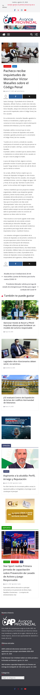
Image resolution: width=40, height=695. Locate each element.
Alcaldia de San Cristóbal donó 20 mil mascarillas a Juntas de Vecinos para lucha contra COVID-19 (19, 276)
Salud (14, 66)
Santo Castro (18, 483)
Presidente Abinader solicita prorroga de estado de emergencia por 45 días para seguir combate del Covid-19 (19, 287)
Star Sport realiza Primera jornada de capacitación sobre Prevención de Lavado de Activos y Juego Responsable (19, 573)
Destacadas (7, 66)
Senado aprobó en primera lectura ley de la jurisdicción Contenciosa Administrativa (21, 6)
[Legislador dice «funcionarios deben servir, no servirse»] (20, 340)
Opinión (6, 471)
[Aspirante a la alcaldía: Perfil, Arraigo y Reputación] (20, 458)
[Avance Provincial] (4, 34)
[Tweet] (29, 96)
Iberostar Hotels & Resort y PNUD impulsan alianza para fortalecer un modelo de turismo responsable (19, 325)
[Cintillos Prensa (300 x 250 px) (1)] (20, 500)
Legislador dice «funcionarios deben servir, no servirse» (19, 362)
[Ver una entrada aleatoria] (36, 34)
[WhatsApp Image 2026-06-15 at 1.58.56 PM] (16, 418)
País (21, 562)
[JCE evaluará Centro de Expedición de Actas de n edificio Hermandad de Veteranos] (20, 376)
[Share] (15, 96)
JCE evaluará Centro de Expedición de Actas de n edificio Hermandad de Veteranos (18, 400)
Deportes (6, 562)
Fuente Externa (20, 91)
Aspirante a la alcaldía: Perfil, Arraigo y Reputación (19, 477)
